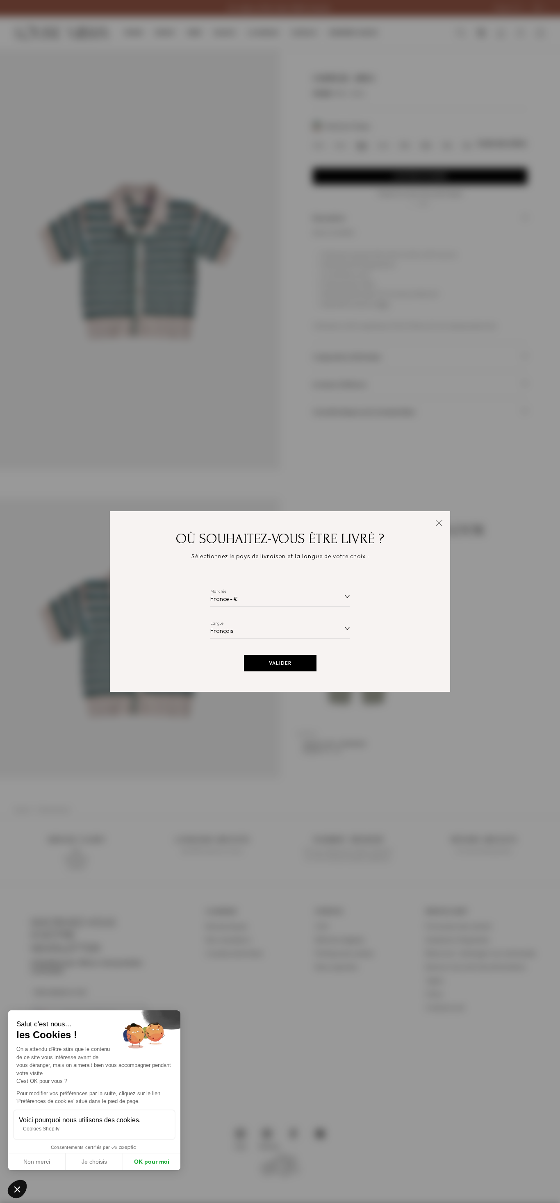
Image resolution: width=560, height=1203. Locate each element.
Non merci (36, 1161)
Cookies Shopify (41, 1129)
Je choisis (94, 1161)
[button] (17, 1189)
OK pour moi (151, 1161)
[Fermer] (439, 522)
